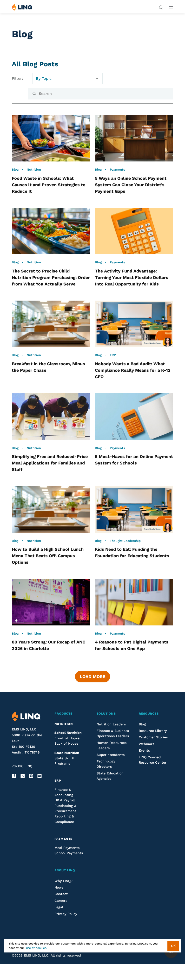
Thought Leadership (125, 541)
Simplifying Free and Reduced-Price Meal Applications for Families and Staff (50, 463)
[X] (22, 775)
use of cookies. (36, 948)
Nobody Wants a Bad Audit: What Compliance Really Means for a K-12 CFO (133, 370)
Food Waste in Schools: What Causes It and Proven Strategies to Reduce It (49, 185)
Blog (15, 169)
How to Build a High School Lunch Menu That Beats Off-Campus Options (48, 556)
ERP (113, 355)
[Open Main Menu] (171, 7)
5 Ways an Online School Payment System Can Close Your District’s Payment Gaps (130, 185)
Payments (117, 169)
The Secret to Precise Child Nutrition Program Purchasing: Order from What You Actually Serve (51, 277)
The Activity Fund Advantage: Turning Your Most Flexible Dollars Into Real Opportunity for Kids (131, 277)
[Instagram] (31, 775)
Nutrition (34, 169)
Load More (92, 676)
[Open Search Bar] (161, 7)
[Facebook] (14, 775)
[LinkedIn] (39, 775)
